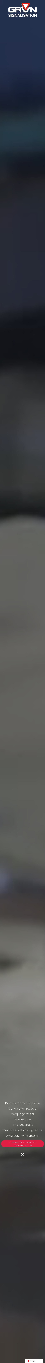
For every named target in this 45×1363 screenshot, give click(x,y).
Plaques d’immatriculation (22, 1103)
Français (33, 1361)
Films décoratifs (22, 1125)
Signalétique (22, 1119)
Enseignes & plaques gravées (22, 1130)
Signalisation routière (22, 1108)
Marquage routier (22, 1114)
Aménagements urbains (22, 1136)
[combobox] (34, 1361)
